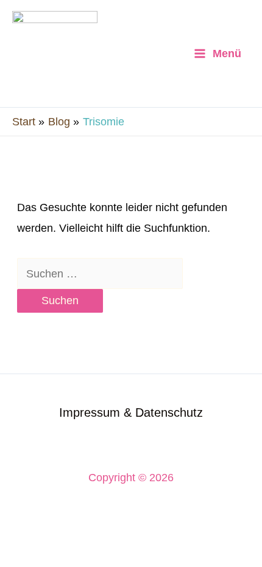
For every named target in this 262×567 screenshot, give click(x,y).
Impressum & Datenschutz (131, 412)
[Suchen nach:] (100, 273)
